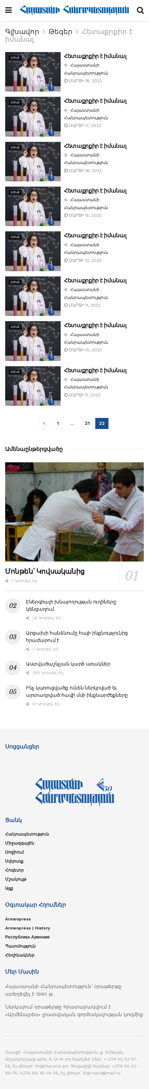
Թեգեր (60, 31)
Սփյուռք (14, 861)
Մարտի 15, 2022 (85, 215)
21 (87, 423)
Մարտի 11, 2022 (84, 305)
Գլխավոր (22, 31)
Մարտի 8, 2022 (84, 395)
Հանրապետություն (27, 834)
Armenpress (18, 919)
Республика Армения (27, 937)
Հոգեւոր (14, 870)
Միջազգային (19, 843)
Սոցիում (14, 852)
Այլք (15, 57)
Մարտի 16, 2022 (85, 170)
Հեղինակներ (20, 955)
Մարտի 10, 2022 (85, 350)
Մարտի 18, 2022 (85, 80)
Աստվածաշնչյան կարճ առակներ (68, 664)
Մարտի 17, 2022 (84, 125)
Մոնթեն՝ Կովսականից (45, 571)
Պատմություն (20, 946)
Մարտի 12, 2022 (85, 260)
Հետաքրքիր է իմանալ (95, 55)
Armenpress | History (27, 928)
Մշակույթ (15, 879)
